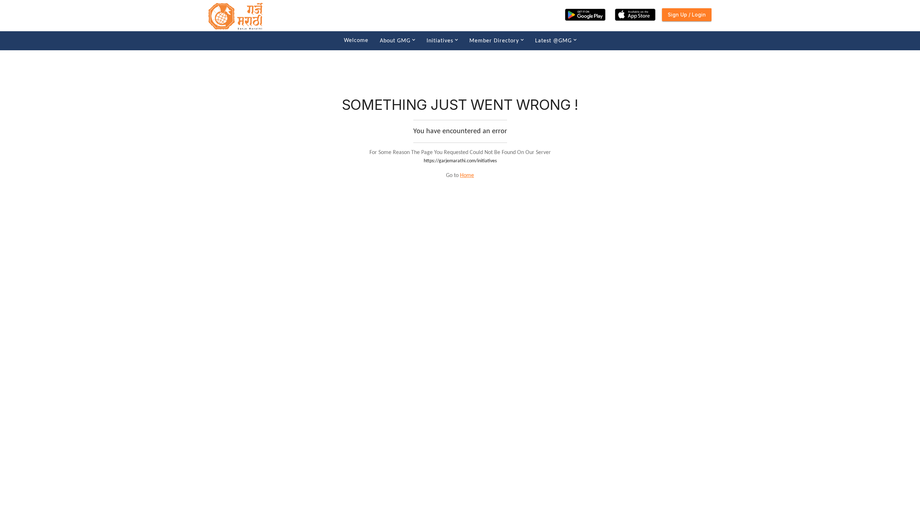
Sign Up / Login (687, 14)
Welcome (356, 40)
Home (467, 175)
